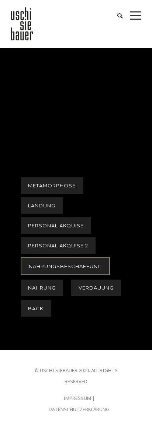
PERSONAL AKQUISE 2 (58, 245)
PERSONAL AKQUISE (56, 225)
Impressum (77, 398)
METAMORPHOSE (52, 185)
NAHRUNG (42, 288)
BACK (36, 308)
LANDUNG (41, 205)
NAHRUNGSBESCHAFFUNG (65, 266)
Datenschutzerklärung (79, 409)
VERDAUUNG (96, 288)
